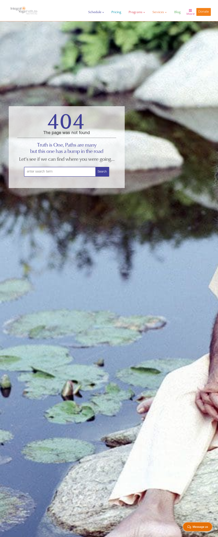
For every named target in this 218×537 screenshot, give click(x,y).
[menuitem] (96, 12)
